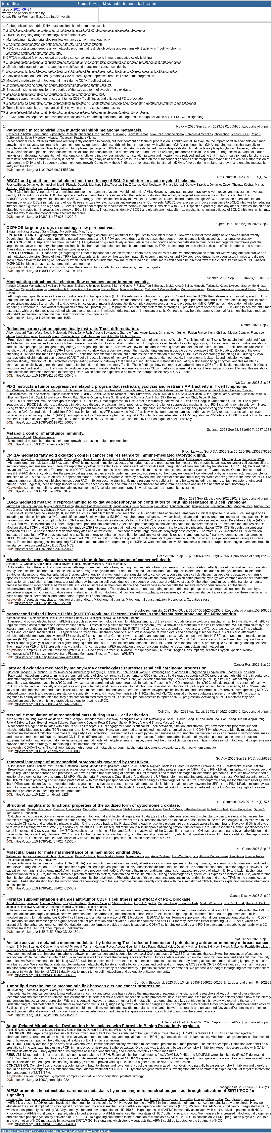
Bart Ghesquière (27, 336)
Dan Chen (13, 289)
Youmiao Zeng (62, 672)
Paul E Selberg (32, 509)
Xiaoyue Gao (200, 506)
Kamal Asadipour (17, 618)
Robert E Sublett (218, 809)
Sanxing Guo (14, 1099)
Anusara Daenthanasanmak (93, 506)
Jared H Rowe (15, 903)
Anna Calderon (160, 856)
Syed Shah (158, 459)
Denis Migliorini (49, 336)
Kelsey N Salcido (232, 946)
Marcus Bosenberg (193, 289)
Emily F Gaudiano (74, 903)
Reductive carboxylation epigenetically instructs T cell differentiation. (54, 44)
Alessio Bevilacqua (105, 332)
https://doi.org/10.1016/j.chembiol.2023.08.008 (47, 751)
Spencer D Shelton (18, 134)
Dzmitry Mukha (187, 946)
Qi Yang (237, 1099)
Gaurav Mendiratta (253, 285)
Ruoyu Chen (262, 506)
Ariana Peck (73, 809)
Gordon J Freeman (48, 906)
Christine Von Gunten (172, 332)
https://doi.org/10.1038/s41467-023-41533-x (45, 841)
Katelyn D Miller (16, 946)
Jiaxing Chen (169, 1099)
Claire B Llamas (138, 134)
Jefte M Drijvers (16, 722)
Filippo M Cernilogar (198, 390)
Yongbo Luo (28, 672)
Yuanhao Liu (180, 672)
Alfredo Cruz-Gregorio (20, 563)
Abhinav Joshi (93, 390)
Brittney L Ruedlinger (87, 618)
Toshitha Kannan (94, 946)
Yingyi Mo (82, 1099)
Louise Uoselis (15, 766)
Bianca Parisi (109, 289)
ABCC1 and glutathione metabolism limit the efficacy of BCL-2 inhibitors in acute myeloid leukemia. (76, 30)
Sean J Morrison (35, 137)
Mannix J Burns (111, 285)
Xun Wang (119, 134)
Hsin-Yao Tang (181, 856)
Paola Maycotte (115, 563)
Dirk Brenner (169, 397)
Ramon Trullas (254, 856)
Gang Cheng (50, 231)
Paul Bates (161, 506)
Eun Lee (143, 459)
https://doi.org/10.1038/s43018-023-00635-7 (45, 422)
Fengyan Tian (216, 672)
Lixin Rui (130, 509)
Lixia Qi (155, 1099)
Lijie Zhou (12, 672)
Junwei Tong (81, 672)
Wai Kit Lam (56, 766)
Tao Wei (106, 134)
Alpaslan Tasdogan (60, 137)
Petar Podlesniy (85, 856)
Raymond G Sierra (39, 809)
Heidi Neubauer (152, 184)
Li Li (195, 856)
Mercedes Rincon (131, 289)
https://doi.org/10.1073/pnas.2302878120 (43, 491)
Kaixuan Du (130, 672)
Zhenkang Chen (88, 134)
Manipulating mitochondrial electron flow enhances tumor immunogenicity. (58, 39)
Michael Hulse (166, 946)
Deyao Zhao (99, 1099)
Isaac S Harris (175, 719)
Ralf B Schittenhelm (228, 766)
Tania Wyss (34, 332)
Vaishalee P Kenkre (56, 509)
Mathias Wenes (130, 336)
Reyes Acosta (115, 946)
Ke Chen (249, 672)
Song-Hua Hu (238, 719)
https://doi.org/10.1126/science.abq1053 (43, 318)
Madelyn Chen (243, 506)
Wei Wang (42, 459)
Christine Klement (114, 394)
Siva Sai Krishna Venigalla (167, 134)
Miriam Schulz (51, 390)
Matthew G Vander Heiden (162, 289)
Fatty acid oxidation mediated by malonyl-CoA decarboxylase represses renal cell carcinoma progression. (80, 76)
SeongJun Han (129, 719)
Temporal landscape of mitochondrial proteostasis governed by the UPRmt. (59, 85)
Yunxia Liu (13, 506)
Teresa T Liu (36, 1029)
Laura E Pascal (55, 1029)
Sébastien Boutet (195, 809)
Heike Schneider (38, 394)
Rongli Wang (197, 672)
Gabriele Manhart (88, 184)
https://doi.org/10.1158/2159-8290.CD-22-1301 (47, 931)
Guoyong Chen (204, 1099)
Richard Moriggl (173, 184)
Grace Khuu (129, 766)
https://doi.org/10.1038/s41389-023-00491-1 (45, 1124)
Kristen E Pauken (257, 903)
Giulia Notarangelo (153, 719)
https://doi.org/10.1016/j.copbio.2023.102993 (46, 1015)
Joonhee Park (113, 390)
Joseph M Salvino (165, 950)
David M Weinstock (48, 397)
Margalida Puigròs (138, 856)
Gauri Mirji (133, 946)
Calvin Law (159, 394)
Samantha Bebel (221, 506)
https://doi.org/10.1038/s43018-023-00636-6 (45, 975)
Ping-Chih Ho (110, 336)
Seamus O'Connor (40, 946)
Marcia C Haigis (173, 722)
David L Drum (92, 459)
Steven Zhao (45, 950)
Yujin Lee (173, 394)
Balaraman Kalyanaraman (23, 231)
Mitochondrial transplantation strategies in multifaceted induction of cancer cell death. (66, 66)
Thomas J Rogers (36, 990)
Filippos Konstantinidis (65, 394)
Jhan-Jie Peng (129, 332)
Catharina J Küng (76, 766)
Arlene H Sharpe (150, 722)
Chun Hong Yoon (241, 809)
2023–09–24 (22, 9)
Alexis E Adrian (16, 1029)
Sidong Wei (222, 1099)
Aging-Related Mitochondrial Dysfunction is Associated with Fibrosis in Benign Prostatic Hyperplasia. (77, 112)
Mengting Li (98, 672)
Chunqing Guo (231, 459)
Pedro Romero (90, 336)
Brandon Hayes (151, 809)
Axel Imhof (152, 397)
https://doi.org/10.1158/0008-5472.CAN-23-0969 (48, 704)
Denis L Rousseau (25, 812)
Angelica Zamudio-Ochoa (39, 856)
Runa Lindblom (37, 766)
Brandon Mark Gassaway (101, 719)
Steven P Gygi (128, 722)
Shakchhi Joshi (188, 903)
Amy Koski (236, 856)
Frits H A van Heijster (226, 390)
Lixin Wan (186, 1099)
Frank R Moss (172, 809)
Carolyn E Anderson (63, 990)
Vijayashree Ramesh (63, 134)
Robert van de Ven (50, 719)
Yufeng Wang (72, 459)
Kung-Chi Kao (217, 332)
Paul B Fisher (175, 459)
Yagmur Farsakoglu (34, 289)
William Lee (13, 856)
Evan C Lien (86, 990)
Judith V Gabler (91, 394)
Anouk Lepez (148, 332)
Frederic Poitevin (111, 809)
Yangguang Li (122, 506)
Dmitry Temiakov (45, 859)
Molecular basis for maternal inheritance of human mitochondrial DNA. (55, 94)
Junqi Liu (249, 1099)
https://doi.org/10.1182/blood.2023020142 (44, 549)
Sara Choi (187, 394)
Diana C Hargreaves (220, 289)
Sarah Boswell (38, 722)
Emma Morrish (133, 390)
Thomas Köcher (242, 184)
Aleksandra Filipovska (199, 766)
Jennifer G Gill (240, 134)
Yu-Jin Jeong (14, 990)
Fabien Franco (197, 332)
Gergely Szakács (196, 184)
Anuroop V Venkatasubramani (164, 390)
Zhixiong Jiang (117, 1099)
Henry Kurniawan (138, 394)
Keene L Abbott (229, 285)
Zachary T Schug (190, 950)
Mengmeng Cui (139, 1099)
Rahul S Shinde (89, 950)
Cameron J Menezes (199, 134)
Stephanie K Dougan (83, 722)
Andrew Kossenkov (139, 950)
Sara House (40, 134)
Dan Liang (29, 719)
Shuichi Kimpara (32, 506)
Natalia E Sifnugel (99, 903)
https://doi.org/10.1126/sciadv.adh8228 (42, 794)
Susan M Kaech (245, 289)
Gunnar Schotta (133, 397)
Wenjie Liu (27, 459)
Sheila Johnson (122, 903)
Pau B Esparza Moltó (159, 285)
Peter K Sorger (107, 722)
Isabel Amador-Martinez (87, 563)
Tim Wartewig (15, 390)
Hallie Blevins (128, 459)
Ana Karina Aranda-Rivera (53, 563)
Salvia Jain (27, 397)
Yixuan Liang (49, 1099)
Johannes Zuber (220, 184)
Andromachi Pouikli (18, 437)
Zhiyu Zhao (221, 134)
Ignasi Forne (221, 394)
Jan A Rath (85, 332)
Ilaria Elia (32, 903)
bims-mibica (10, 3)
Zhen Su (58, 809)
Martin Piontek (66, 184)
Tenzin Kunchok (58, 289)
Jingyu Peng (256, 719)
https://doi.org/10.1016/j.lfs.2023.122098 (43, 603)
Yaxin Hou (114, 672)
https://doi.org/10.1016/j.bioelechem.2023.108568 (49, 657)
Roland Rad (70, 397)
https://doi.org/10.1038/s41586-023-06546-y (45, 375)
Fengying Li (32, 1099)
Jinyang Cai (110, 459)
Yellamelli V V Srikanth (21, 950)
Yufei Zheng (67, 1099)
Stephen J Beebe (128, 618)
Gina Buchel (65, 856)
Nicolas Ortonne (90, 397)
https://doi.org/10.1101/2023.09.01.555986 (44, 169)
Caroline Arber (70, 336)
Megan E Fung (167, 903)
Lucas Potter (64, 618)
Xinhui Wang (194, 459)
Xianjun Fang (212, 459)
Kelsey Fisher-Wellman (18, 16)
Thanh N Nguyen (149, 766)
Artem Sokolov (58, 722)
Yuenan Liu (44, 672)
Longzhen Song (180, 506)
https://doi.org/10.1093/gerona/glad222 (42, 1079)
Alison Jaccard (16, 332)
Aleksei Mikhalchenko (213, 856)
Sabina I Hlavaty (209, 946)
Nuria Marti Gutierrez (110, 856)
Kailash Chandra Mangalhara (25, 285)
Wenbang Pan (161, 672)
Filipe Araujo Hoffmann (85, 289)
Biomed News (87, 3)
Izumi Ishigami (15, 809)
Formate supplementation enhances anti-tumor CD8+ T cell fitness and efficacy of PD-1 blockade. (75, 98)
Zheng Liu (12, 459)
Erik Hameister (72, 390)
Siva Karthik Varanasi (59, 285)
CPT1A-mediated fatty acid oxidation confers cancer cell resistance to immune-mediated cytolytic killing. (79, 57)
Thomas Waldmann (110, 509)
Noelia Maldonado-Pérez (60, 332)
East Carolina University (53, 16)
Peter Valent (51, 188)
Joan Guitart (203, 394)
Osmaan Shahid (50, 903)
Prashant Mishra (85, 137)
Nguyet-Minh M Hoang (59, 506)
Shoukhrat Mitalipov (19, 859)
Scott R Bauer (76, 1029)
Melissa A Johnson (87, 285)
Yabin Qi (144, 672)
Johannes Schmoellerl (41, 184)
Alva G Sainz (183, 285)
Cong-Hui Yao (196, 719)
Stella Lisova (131, 809)
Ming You (85, 231)
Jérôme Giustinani (242, 394)
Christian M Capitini (83, 509)
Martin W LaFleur (211, 903)
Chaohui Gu (234, 672)
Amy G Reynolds (145, 903)
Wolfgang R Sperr (30, 188)
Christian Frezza (44, 437)
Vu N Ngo (146, 506)
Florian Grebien (71, 188)
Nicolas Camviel (238, 332)
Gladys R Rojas (133, 285)
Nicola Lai (109, 618)
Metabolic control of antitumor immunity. (34, 53)
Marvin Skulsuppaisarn (104, 766)
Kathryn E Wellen (66, 950)
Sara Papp (148, 946)
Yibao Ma (56, 459)
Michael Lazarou (253, 766)
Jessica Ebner (15, 184)
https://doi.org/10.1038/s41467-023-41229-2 (45, 216)
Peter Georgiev (73, 719)
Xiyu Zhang (13, 509)
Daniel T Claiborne (113, 950)
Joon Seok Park (216, 719)
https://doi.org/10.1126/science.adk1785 (42, 444)
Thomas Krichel (49, 1130)
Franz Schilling (112, 397)
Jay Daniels (33, 390)
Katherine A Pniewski (68, 946)
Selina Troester (111, 184)
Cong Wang (90, 809)
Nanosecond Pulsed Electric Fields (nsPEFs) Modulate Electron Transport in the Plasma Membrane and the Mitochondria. (92, 71)
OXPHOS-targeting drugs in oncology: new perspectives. (46, 35)
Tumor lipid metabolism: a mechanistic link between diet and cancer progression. (63, 107)
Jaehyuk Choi (188, 397)
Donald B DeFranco (99, 1029)
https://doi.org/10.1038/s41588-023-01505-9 (45, 888)
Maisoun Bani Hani (42, 618)
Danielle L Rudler (173, 766)
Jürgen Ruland (208, 397)
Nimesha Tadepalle (206, 285)
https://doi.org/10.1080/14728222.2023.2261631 (48, 271)
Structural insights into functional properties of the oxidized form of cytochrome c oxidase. (68, 89)
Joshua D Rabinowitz (20, 906)
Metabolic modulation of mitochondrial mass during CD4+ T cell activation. (58, 80)
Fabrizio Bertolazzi (257, 946)
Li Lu (135, 506)
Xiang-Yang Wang (253, 459)
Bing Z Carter (131, 184)
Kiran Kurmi (14, 719)
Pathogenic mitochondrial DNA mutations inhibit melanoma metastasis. (56, 25)
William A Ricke (124, 1029)
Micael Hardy (68, 231)
